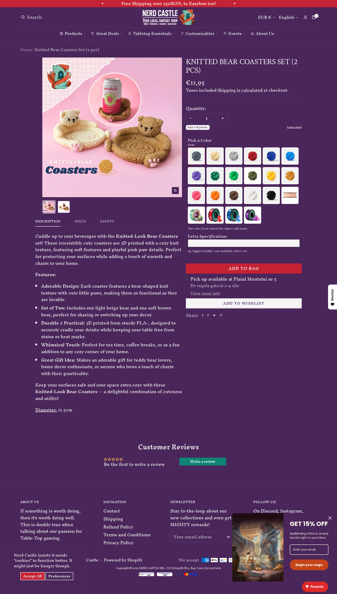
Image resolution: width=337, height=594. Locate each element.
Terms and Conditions (127, 534)
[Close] (330, 518)
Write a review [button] (202, 461)
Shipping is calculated (240, 90)
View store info (205, 293)
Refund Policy (118, 527)
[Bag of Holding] (314, 17)
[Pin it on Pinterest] (208, 315)
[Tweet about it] (214, 315)
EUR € (264, 17)
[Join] (228, 536)
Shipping (113, 519)
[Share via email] (220, 315)
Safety (107, 222)
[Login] (305, 17)
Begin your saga (309, 565)
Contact (111, 511)
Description (47, 222)
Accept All (32, 576)
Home (26, 49)
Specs (80, 222)
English (286, 17)
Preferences (59, 576)
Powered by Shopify (123, 560)
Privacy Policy (118, 542)
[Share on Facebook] (203, 315)
